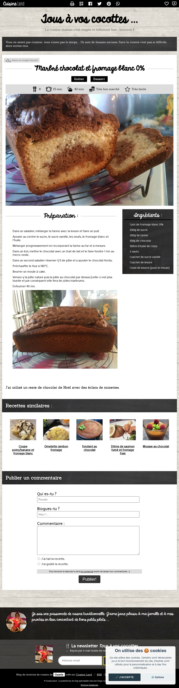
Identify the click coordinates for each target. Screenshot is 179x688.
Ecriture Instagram (89, 685)
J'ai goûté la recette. (55, 564)
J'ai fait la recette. (53, 559)
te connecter (87, 571)
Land (84, 674)
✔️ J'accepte (124, 677)
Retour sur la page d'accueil (25, 60)
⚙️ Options (157, 677)
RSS (99, 674)
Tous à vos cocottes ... (89, 19)
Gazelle (59, 674)
